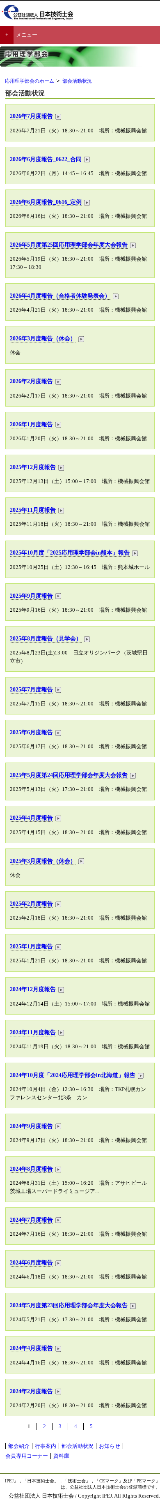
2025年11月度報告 (33, 509)
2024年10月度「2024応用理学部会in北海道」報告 (72, 1075)
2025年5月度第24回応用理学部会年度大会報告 (69, 775)
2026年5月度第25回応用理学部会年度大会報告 (69, 244)
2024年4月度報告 (31, 1348)
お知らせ (109, 1446)
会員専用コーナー (26, 1456)
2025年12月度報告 (33, 467)
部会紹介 (19, 1446)
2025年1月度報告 (31, 946)
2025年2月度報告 (31, 903)
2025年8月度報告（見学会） (46, 638)
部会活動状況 (77, 81)
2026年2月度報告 (31, 381)
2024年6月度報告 (31, 1262)
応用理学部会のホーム (29, 81)
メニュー (26, 35)
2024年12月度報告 (33, 989)
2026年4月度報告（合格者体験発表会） (60, 295)
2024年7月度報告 (31, 1219)
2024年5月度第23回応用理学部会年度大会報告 (69, 1305)
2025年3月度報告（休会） (43, 861)
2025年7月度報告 (31, 689)
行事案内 (45, 1446)
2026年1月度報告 (31, 424)
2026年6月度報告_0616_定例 (46, 202)
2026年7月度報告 (31, 116)
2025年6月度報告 (31, 732)
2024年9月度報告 (31, 1126)
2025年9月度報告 (31, 595)
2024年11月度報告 (33, 1032)
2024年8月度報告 (31, 1168)
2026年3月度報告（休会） (43, 338)
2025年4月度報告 (31, 817)
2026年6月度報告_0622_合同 (46, 159)
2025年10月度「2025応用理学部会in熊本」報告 (70, 552)
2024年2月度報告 (31, 1391)
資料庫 (61, 1456)
